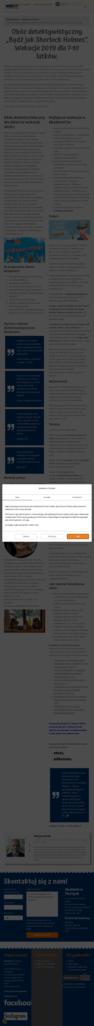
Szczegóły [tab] (47, 497)
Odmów (26, 536)
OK (78, 536)
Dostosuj (52, 536)
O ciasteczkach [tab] (77, 497)
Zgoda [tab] (17, 497)
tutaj (37, 525)
